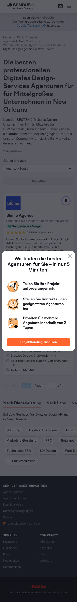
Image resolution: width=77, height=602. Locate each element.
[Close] (70, 256)
